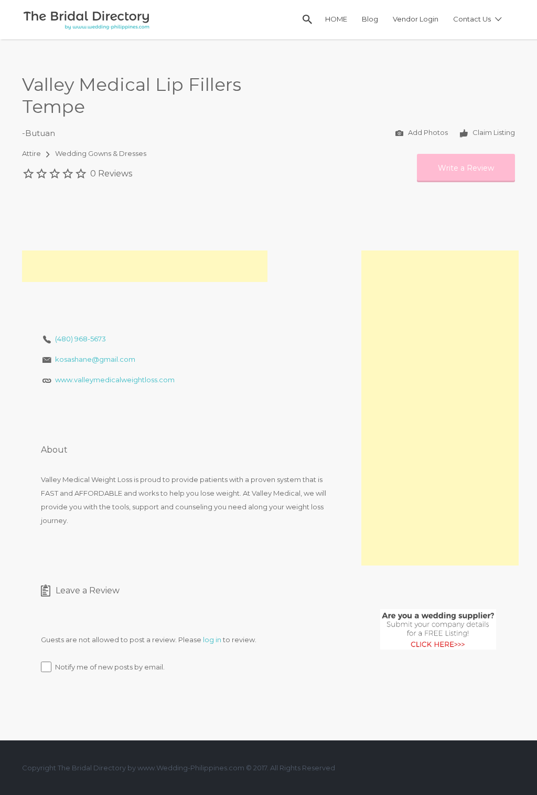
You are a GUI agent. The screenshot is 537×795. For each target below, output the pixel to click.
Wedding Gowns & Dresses (100, 153)
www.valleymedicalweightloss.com (115, 379)
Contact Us (472, 19)
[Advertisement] (144, 266)
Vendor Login (415, 19)
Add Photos (427, 132)
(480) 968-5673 (80, 338)
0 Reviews (111, 174)
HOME (336, 19)
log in (212, 639)
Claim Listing (493, 132)
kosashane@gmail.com (95, 359)
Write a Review (466, 168)
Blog (370, 19)
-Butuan (38, 133)
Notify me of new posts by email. (110, 667)
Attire (31, 153)
